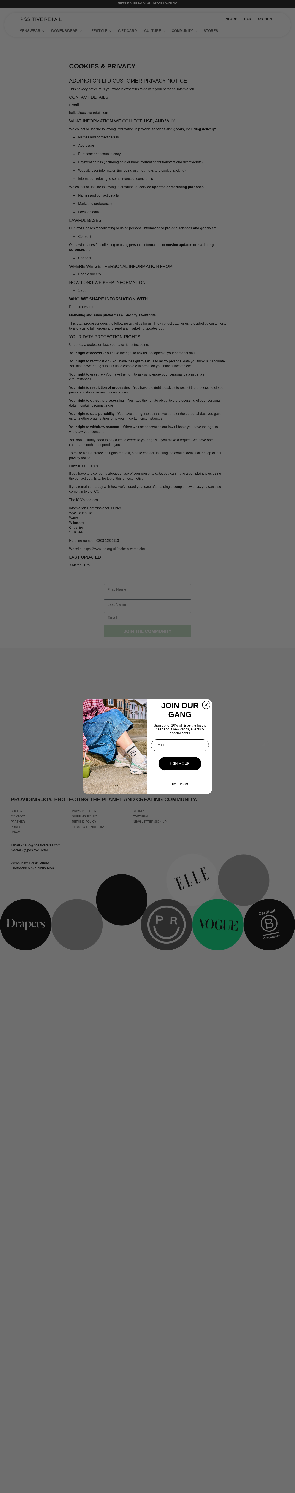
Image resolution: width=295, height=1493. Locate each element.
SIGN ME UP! (179, 763)
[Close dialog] (206, 705)
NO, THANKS (180, 784)
